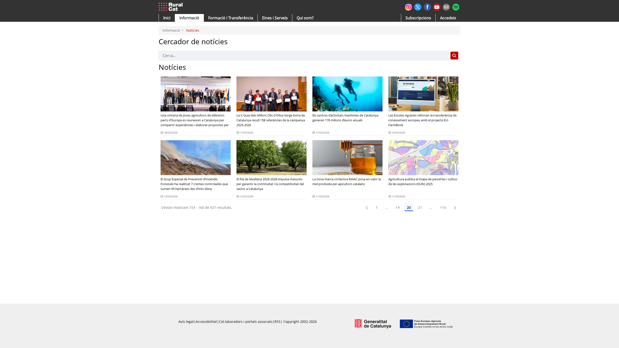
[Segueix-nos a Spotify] (455, 6)
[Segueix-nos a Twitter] (418, 6)
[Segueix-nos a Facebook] (427, 6)
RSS (277, 321)
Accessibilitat (206, 321)
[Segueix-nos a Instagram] (408, 6)
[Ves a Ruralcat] (171, 7)
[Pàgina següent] (455, 207)
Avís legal (186, 321)
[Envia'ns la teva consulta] (446, 6)
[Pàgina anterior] (366, 207)
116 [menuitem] (443, 207)
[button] (167, 18)
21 (420, 207)
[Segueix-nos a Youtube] (437, 6)
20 (409, 207)
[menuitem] (231, 18)
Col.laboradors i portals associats (246, 321)
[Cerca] (454, 55)
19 (398, 207)
